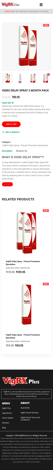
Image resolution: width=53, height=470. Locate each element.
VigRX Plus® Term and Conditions (30, 418)
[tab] (7, 151)
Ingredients (7, 413)
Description (7, 151)
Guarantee (25, 408)
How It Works (7, 418)
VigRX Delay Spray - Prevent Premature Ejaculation (25, 145)
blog (4, 427)
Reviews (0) (21, 151)
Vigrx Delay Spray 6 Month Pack (18, 268)
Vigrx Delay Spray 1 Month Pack (18, 341)
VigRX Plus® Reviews (29, 412)
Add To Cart (11, 124)
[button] (41, 4)
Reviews (5, 422)
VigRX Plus (6, 408)
